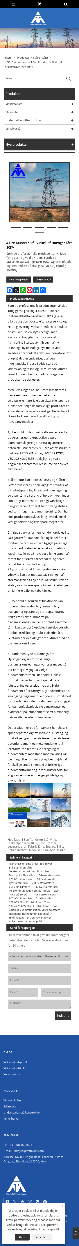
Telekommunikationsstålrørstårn (29, 871)
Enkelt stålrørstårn (20, 867)
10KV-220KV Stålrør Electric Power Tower (34, 906)
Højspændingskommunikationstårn (30, 913)
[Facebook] (7, 1202)
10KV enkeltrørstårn (46, 894)
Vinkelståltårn (14, 104)
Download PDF (43, 279)
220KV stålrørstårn (20, 879)
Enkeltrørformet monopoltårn (27, 921)
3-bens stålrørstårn (50, 875)
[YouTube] (22, 1202)
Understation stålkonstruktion (24, 120)
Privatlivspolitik (49, 1229)
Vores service (11, 1074)
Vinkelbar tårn (14, 128)
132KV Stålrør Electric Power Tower (30, 902)
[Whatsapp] (37, 1202)
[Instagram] (30, 1202)
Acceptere (42, 1237)
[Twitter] (15, 1202)
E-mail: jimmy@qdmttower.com (23, 1151)
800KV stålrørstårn (20, 898)
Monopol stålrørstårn (22, 875)
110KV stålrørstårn (46, 879)
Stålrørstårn (40, 57)
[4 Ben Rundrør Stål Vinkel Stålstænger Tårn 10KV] (39, 192)
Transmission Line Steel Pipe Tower (30, 863)
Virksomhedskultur (15, 1068)
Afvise (22, 1237)
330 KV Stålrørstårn (46, 887)
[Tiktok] (45, 1202)
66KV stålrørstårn (19, 887)
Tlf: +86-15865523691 (17, 1145)
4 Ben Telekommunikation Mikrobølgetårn (34, 910)
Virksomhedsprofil (15, 1062)
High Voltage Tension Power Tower (30, 917)
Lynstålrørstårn (18, 883)
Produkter (23, 57)
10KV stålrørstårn (16, 62)
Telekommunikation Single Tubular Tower (34, 890)
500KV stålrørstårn (42, 883)
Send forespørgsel (18, 279)
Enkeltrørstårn (44, 898)
